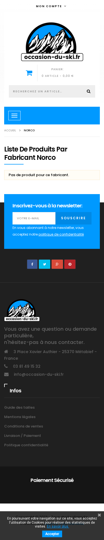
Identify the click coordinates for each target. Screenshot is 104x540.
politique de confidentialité (61, 234)
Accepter (52, 534)
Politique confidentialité (26, 445)
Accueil (10, 130)
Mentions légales (19, 416)
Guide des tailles (19, 407)
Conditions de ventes (23, 426)
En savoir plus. (58, 526)
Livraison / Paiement (22, 435)
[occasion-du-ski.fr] (52, 41)
